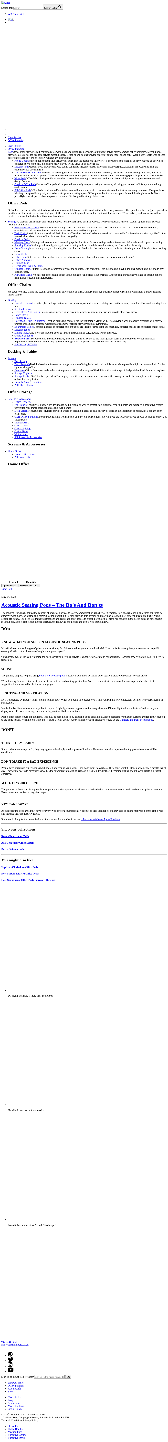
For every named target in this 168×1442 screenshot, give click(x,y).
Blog (10, 1391)
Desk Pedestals (22, 364)
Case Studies (14, 137)
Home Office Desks (24, 454)
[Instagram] (10, 1366)
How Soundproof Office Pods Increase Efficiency (28, 880)
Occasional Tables (23, 335)
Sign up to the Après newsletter (17, 1376)
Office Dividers (22, 401)
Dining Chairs (21, 263)
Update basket (10, 585)
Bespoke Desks (22, 338)
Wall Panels (20, 404)
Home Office (14, 451)
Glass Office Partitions (26, 416)
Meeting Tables (22, 329)
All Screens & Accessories (28, 437)
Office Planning (16, 140)
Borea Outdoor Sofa (12, 849)
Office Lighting (22, 428)
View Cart (6, 589)
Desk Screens (21, 410)
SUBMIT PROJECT (29, 585)
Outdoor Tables (22, 317)
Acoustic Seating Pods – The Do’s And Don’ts (52, 605)
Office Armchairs (23, 260)
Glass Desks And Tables (27, 312)
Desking (12, 300)
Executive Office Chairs (26, 227)
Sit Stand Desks (22, 309)
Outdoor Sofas (22, 239)
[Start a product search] (11, 19)
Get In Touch (15, 1409)
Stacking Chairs (22, 245)
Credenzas (19, 370)
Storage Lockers (22, 376)
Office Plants (21, 431)
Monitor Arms (21, 422)
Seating (12, 221)
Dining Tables (21, 332)
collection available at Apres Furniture (100, 819)
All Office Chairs (23, 274)
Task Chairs (20, 233)
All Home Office (23, 457)
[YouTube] (10, 1371)
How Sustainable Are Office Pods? (20, 873)
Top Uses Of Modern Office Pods (19, 867)
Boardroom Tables (24, 326)
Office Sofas (20, 257)
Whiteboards (21, 434)
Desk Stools (20, 254)
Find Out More (15, 1382)
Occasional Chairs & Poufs (28, 265)
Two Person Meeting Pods (28, 172)
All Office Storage (23, 385)
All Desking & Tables (25, 344)
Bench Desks (21, 315)
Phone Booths (21, 160)
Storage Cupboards (24, 373)
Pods (10, 151)
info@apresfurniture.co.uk (15, 1344)
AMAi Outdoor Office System (17, 842)
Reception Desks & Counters (29, 320)
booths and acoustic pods (52, 675)
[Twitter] (10, 1360)
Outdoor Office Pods (25, 184)
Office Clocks (21, 425)
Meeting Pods (21, 166)
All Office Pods (22, 190)
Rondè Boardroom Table (15, 836)
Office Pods (14, 1426)
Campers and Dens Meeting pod (136, 719)
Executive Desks (23, 303)
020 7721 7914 (16, 13)
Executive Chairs (17, 1434)
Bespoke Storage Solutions (28, 382)
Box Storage (20, 361)
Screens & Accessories (19, 399)
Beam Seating (21, 248)
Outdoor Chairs (22, 268)
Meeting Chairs (22, 242)
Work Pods (20, 178)
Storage (12, 358)
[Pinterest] (10, 1355)
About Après (14, 1388)
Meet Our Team (16, 1406)
